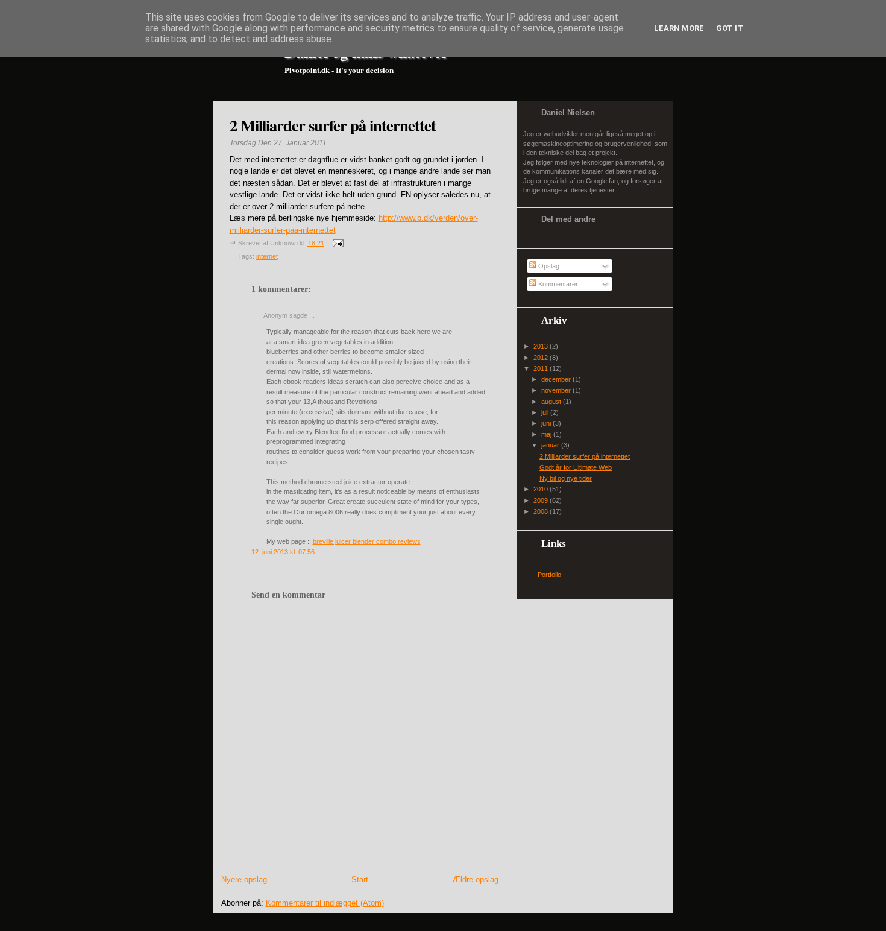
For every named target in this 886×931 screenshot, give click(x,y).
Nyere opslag (244, 879)
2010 (541, 489)
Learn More (679, 28)
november (557, 390)
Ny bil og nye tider (565, 478)
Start (359, 879)
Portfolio (549, 574)
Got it (729, 28)
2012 (541, 357)
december (557, 379)
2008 (541, 511)
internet (267, 256)
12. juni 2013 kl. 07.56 (283, 551)
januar (551, 445)
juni (547, 423)
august (552, 401)
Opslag (547, 266)
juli (545, 412)
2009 (541, 500)
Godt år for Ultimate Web (575, 467)
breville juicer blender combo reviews (367, 541)
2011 (541, 368)
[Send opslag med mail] (337, 243)
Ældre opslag (475, 879)
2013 (541, 346)
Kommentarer (557, 284)
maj (547, 434)
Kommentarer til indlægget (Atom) (325, 902)
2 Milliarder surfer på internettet (333, 125)
